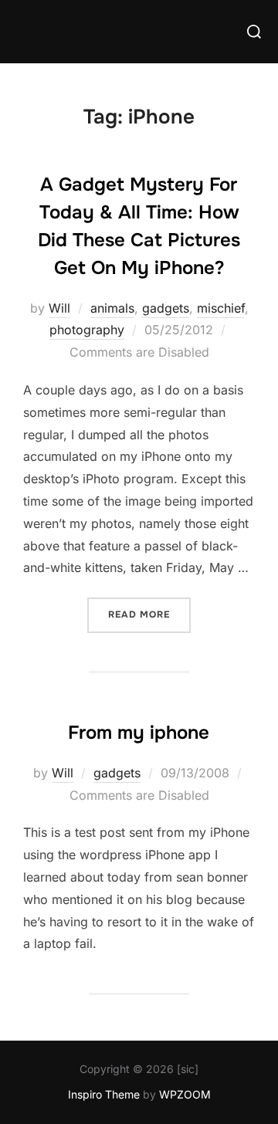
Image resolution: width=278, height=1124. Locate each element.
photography (86, 329)
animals (112, 308)
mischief (221, 308)
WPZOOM (185, 1094)
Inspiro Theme (104, 1094)
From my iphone (138, 732)
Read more (149, 614)
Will (59, 308)
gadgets (165, 308)
